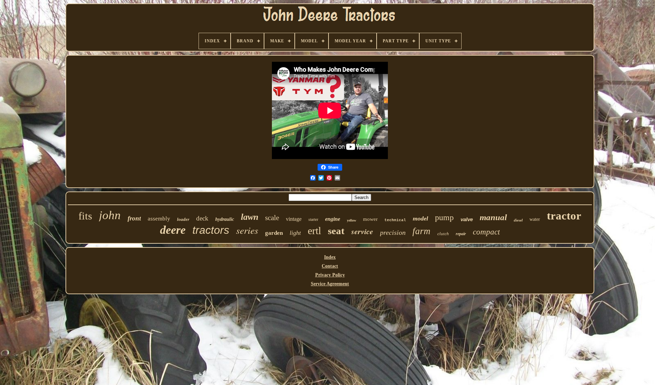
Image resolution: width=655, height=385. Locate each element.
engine (332, 219)
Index (330, 257)
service (362, 231)
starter (313, 219)
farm (421, 231)
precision (393, 232)
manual (493, 217)
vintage (294, 219)
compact (486, 232)
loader (183, 219)
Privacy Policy (330, 274)
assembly (159, 218)
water (534, 219)
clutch (443, 233)
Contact (330, 266)
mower (370, 219)
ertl (314, 230)
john (110, 215)
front (134, 218)
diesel (518, 220)
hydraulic (224, 219)
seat (336, 230)
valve (467, 219)
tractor (564, 216)
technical (395, 220)
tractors (210, 230)
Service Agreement (330, 283)
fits (85, 216)
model (420, 218)
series (247, 230)
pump (444, 217)
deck (202, 218)
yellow (351, 220)
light (295, 232)
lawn (249, 217)
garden (274, 233)
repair (461, 233)
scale (272, 218)
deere (173, 230)
